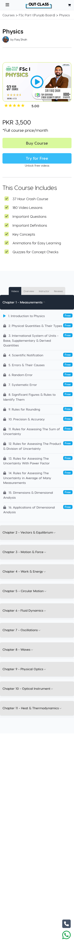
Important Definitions (30, 225)
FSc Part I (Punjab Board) (37, 15)
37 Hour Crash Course (30, 199)
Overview (29, 291)
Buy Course (37, 143)
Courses (8, 15)
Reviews (58, 291)
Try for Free (37, 158)
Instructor (44, 291)
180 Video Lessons (28, 207)
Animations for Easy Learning (37, 243)
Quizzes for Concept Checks (35, 252)
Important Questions (29, 216)
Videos (15, 291)
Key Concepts (24, 234)
